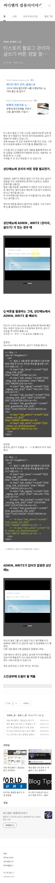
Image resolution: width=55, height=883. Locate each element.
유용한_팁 (11, 715)
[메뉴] (49, 5)
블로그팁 (48, 16)
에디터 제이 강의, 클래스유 (21, 84)
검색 (43, 6)
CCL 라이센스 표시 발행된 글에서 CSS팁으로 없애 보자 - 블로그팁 (21, 736)
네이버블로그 (8, 865)
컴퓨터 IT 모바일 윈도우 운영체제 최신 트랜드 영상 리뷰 (22, 818)
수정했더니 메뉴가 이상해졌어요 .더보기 (22, 549)
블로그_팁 (22, 715)
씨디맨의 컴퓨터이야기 (22, 6)
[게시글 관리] (16, 703)
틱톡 (5, 853)
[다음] (46, 260)
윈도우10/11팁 (30, 16)
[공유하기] (13, 703)
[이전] (9, 260)
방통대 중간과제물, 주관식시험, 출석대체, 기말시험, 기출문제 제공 (18, 110)
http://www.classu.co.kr (17, 80)
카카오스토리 (8, 857)
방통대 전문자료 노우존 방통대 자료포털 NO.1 (19, 104)
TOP (49, 854)
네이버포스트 (8, 861)
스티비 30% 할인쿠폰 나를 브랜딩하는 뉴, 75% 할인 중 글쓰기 (26, 89)
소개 (14, 16)
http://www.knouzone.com (19, 100)
